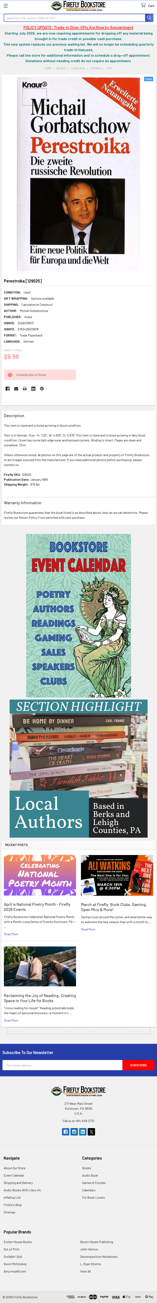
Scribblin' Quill (13, 1256)
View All (85, 1271)
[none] (78, 175)
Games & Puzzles (94, 1183)
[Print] (24, 388)
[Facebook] (7, 388)
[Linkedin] (33, 388)
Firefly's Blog (12, 1205)
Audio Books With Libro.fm (22, 1190)
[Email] (16, 388)
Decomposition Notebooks (99, 1256)
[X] (91, 1131)
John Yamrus (89, 1249)
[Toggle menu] (5, 5)
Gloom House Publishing (96, 1242)
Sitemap (9, 1212)
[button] (78, 616)
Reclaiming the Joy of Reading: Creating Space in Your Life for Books (40, 998)
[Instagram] (74, 1131)
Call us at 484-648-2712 (78, 1121)
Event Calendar (14, 1175)
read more (11, 934)
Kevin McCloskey (15, 1264)
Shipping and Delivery (18, 1183)
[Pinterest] (42, 388)
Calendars (88, 1190)
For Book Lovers (93, 1197)
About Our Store (14, 1168)
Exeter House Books (18, 1242)
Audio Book (90, 1175)
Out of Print (11, 1249)
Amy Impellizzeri (15, 1271)
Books (86, 1168)
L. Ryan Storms (90, 1264)
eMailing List (12, 1197)
